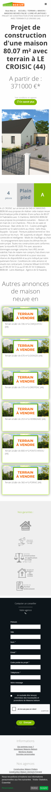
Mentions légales (26, 752)
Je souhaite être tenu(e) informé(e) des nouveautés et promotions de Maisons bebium (27, 698)
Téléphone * (15, 673)
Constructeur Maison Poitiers (26, 769)
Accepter (43, 788)
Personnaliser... (8, 788)
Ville (12, 632)
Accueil (22, 11)
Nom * (13, 642)
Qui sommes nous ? (25, 747)
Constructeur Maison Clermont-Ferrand (25, 772)
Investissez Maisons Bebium (25, 749)
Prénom (13, 622)
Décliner (34, 788)
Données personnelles (25, 754)
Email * (13, 652)
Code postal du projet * (19, 662)
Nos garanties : (25, 512)
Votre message (16, 683)
